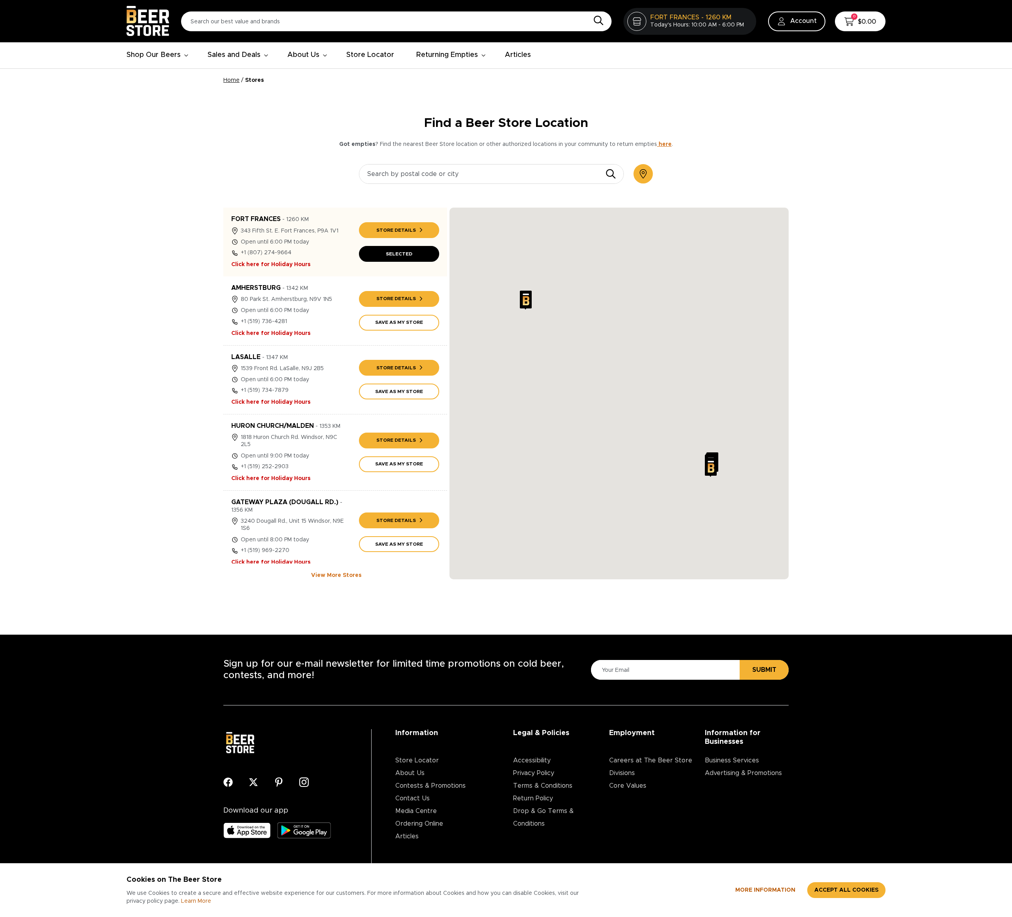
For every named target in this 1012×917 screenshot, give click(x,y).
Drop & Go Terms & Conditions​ (543, 817)
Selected (399, 253)
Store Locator (370, 55)
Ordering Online (419, 824)
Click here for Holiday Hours (271, 264)
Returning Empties (447, 55)
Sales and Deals (234, 55)
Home (231, 80)
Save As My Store (399, 322)
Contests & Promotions (430, 786)
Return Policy (533, 798)
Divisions (622, 773)
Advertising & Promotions (743, 773)
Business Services (732, 760)
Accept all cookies (846, 890)
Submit (764, 670)
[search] (611, 174)
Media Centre (416, 811)
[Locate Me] (643, 174)
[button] (526, 300)
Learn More (196, 901)
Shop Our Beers (153, 55)
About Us (303, 55)
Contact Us (412, 798)
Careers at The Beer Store (650, 760)
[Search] (596, 21)
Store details (396, 230)
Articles (518, 55)
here (664, 144)
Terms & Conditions (542, 786)
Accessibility (532, 760)
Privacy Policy (533, 773)
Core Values (627, 786)
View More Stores (336, 575)
